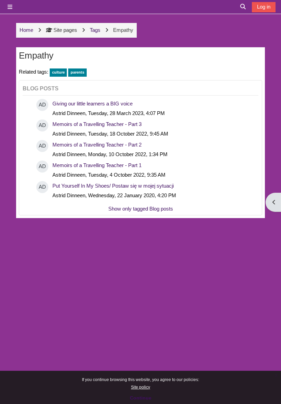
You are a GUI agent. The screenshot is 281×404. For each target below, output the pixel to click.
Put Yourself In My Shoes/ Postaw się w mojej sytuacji (113, 186)
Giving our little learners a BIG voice (92, 103)
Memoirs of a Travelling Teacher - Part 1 (97, 165)
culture (58, 72)
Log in (263, 7)
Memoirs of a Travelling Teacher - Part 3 (97, 124)
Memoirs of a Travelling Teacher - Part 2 (97, 145)
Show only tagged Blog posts (140, 209)
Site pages (65, 30)
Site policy (140, 387)
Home (26, 30)
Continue (140, 398)
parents (77, 72)
